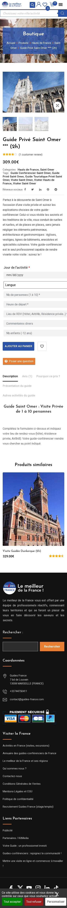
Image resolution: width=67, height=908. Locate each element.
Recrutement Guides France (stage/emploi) (28, 806)
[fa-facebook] (25, 189)
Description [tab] (10, 376)
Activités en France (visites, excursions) (26, 745)
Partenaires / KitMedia (16, 838)
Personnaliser (55, 901)
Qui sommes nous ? (14, 768)
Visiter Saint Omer (24, 183)
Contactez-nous (12, 776)
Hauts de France (28, 169)
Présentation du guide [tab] (17, 386)
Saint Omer (47, 169)
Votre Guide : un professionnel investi (25, 845)
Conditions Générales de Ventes (22, 783)
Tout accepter (12, 901)
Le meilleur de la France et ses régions (25, 760)
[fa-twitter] (32, 189)
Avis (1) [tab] (27, 376)
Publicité (8, 830)
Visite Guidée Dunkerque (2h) (22, 551)
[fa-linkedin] (40, 189)
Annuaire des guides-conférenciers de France (29, 753)
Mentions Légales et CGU (17, 791)
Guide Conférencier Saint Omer (31, 173)
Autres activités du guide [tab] (19, 395)
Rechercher (52, 646)
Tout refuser (33, 901)
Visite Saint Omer (22, 180)
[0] (45, 4)
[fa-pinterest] (48, 189)
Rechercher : (13, 632)
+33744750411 (18, 691)
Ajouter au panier (18, 346)
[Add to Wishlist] (42, 346)
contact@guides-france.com (27, 699)
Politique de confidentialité (18, 799)
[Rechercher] (62, 13)
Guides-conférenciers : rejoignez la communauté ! (32, 853)
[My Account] (39, 5)
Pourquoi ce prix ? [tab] (48, 376)
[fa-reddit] (55, 189)
